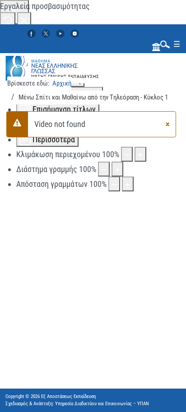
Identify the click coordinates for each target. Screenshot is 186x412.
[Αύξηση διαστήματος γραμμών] (117, 169)
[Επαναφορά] (7, 19)
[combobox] (163, 43)
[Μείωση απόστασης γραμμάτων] (114, 184)
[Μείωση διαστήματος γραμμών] (104, 169)
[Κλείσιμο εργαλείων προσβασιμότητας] (24, 19)
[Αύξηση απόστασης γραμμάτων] (128, 184)
